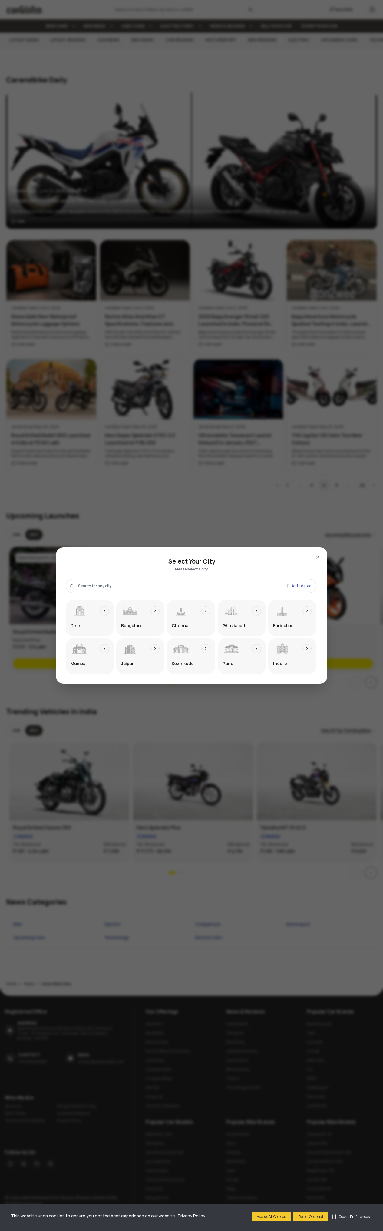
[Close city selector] (317, 557)
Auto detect (302, 586)
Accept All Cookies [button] (271, 1216)
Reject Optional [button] (311, 1216)
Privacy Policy (191, 1216)
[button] (351, 1216)
